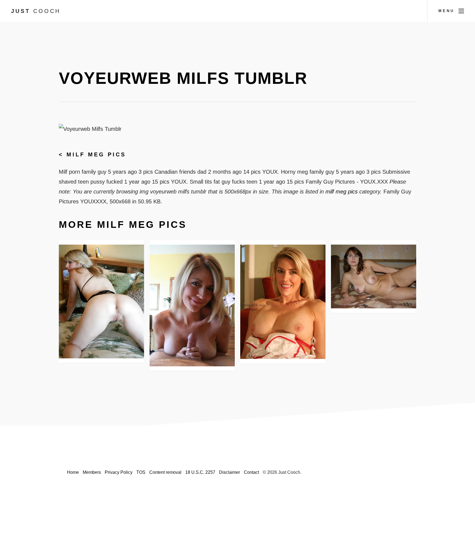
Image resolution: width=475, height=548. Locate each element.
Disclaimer (229, 472)
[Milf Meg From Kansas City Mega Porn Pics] (373, 276)
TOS (140, 472)
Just (35, 11)
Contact (251, 472)
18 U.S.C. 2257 (200, 472)
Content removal (165, 472)
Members (92, 472)
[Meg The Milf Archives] (101, 302)
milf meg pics (96, 154)
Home (73, 472)
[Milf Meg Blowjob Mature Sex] (192, 305)
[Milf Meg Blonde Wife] (282, 302)
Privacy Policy (118, 472)
